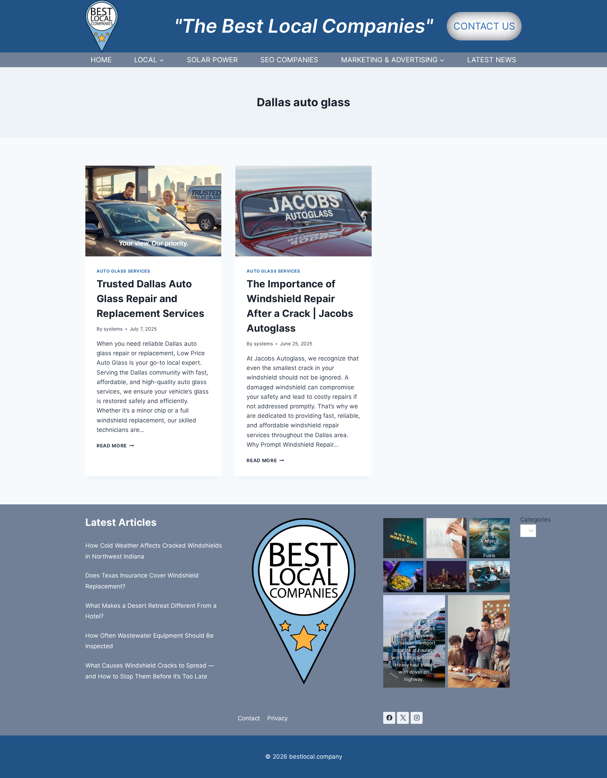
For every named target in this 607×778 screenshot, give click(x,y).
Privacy (277, 718)
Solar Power (212, 60)
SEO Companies (289, 60)
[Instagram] (417, 718)
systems (113, 329)
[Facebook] (389, 718)
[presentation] (153, 211)
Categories (521, 519)
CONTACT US (484, 26)
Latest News (491, 60)
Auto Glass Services (123, 271)
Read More (115, 445)
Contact (249, 718)
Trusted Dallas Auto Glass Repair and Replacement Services (150, 298)
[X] (403, 718)
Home (101, 60)
